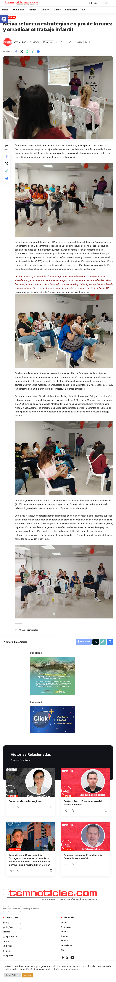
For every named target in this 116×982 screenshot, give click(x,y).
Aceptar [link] (27, 975)
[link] (4, 19)
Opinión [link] (13, 796)
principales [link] (32, 630)
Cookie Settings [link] (12, 975)
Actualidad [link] (9, 17)
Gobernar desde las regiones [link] (25, 801)
